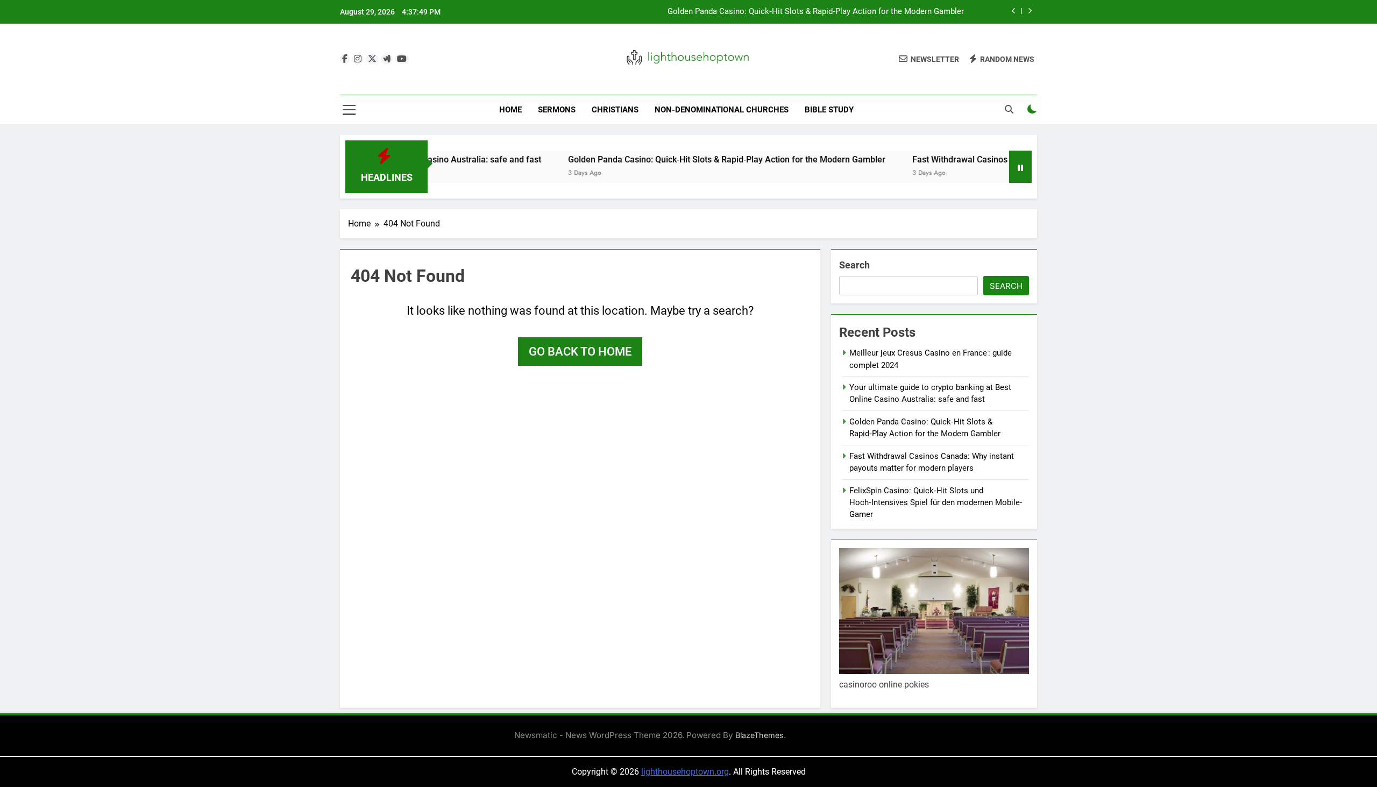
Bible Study (829, 110)
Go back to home (580, 351)
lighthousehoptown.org (685, 772)
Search (854, 265)
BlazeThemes (759, 735)
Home (510, 110)
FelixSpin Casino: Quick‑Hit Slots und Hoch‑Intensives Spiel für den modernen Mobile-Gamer (935, 503)
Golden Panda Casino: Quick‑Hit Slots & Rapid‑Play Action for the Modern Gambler (816, 12)
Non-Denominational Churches (722, 110)
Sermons (557, 110)
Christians (615, 110)
